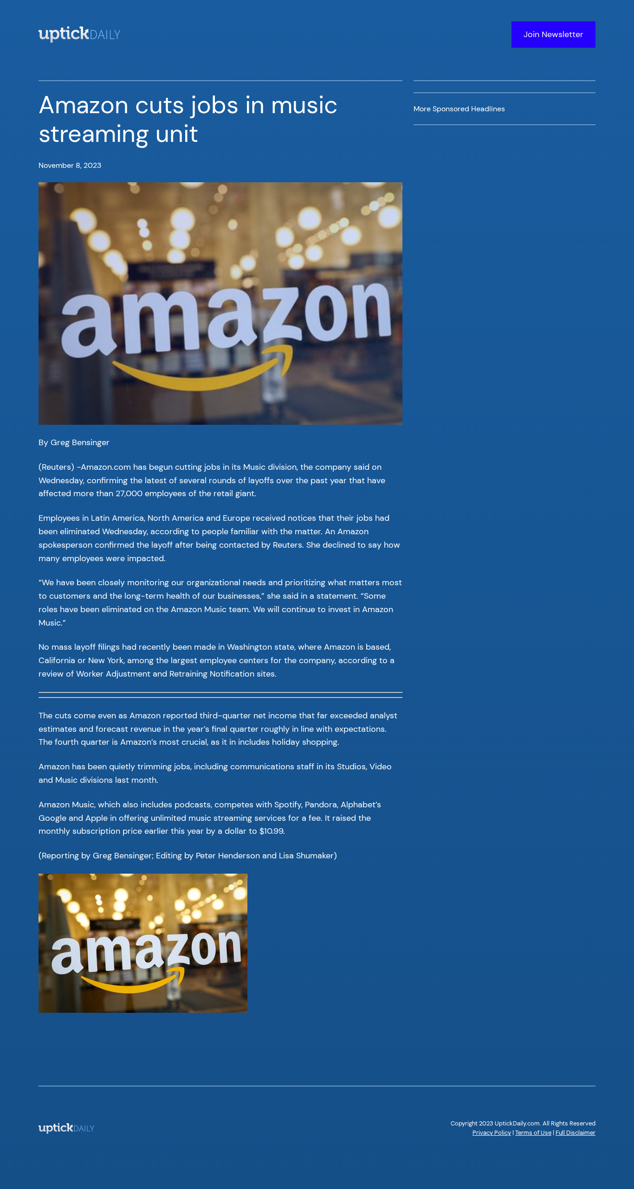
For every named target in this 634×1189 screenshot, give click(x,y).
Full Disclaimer (575, 1133)
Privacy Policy (491, 1133)
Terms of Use (533, 1133)
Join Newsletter (553, 34)
